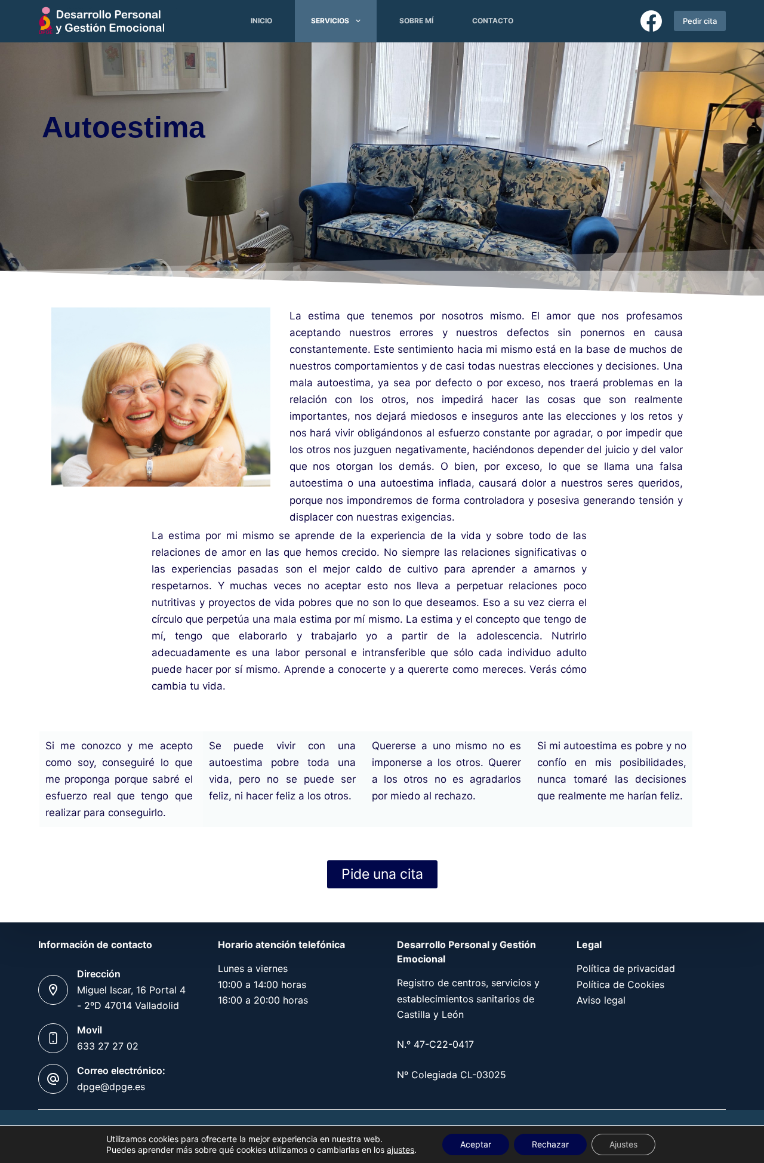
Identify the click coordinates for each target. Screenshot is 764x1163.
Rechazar (550, 1144)
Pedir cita (700, 21)
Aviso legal (601, 1000)
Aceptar (475, 1144)
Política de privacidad (626, 968)
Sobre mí (416, 20)
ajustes (400, 1149)
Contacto (492, 20)
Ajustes (623, 1144)
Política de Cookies (620, 984)
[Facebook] (651, 21)
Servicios (330, 20)
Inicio (261, 20)
